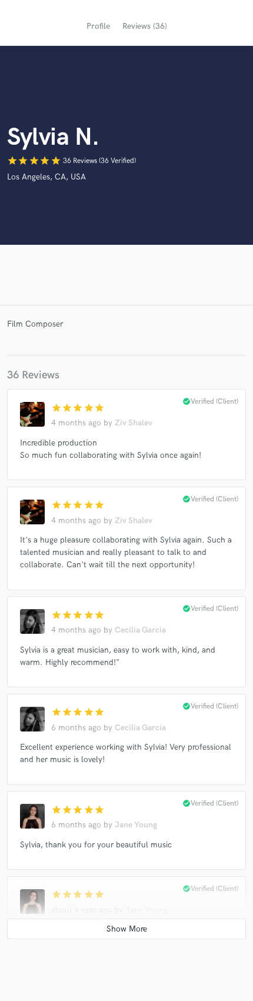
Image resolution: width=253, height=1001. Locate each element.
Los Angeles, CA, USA (46, 177)
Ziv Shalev (133, 423)
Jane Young (136, 825)
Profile (98, 26)
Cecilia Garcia (140, 630)
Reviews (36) (144, 26)
